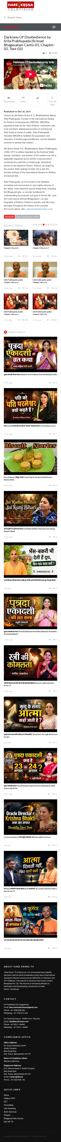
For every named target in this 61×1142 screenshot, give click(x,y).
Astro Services (10, 1111)
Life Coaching (10, 1108)
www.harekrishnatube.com (39, 208)
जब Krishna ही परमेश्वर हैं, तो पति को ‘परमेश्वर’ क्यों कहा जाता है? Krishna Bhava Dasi (30, 426)
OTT (6, 1101)
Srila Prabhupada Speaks (27, 217)
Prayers (7, 1115)
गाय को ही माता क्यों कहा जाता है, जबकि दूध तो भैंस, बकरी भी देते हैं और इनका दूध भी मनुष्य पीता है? (30, 580)
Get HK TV (8, 1121)
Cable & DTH (9, 1098)
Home (6, 1095)
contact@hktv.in (16, 1076)
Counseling (8, 1104)
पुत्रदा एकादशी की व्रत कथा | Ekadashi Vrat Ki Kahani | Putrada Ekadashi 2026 (30, 374)
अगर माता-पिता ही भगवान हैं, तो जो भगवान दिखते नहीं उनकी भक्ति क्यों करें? (24, 940)
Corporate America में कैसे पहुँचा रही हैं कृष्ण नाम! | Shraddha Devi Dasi (27, 837)
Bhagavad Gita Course (13, 1118)
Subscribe (11, 27)
